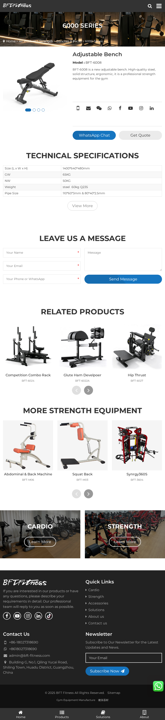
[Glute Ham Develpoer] (82, 346)
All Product (27, 41)
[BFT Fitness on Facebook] (7, 616)
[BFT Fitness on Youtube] (17, 616)
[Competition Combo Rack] (28, 346)
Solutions (96, 610)
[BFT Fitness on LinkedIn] (38, 616)
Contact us (97, 623)
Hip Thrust (137, 375)
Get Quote (140, 135)
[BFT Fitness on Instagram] (28, 616)
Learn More (40, 541)
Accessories (98, 603)
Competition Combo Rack (28, 375)
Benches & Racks (69, 41)
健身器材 (103, 700)
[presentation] (76, 390)
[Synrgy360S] (137, 445)
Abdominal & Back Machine (28, 474)
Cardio (93, 590)
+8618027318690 (23, 649)
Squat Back (82, 474)
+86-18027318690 (23, 642)
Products (62, 717)
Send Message (123, 279)
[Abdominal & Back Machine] (28, 445)
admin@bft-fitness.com (29, 655)
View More (82, 205)
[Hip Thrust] (137, 346)
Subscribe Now (104, 671)
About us (96, 616)
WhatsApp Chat (94, 135)
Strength (46, 41)
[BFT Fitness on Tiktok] (49, 616)
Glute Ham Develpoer (82, 375)
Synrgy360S (137, 474)
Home (10, 41)
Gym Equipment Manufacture (76, 700)
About (144, 717)
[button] (28, 109)
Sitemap (113, 693)
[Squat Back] (82, 445)
